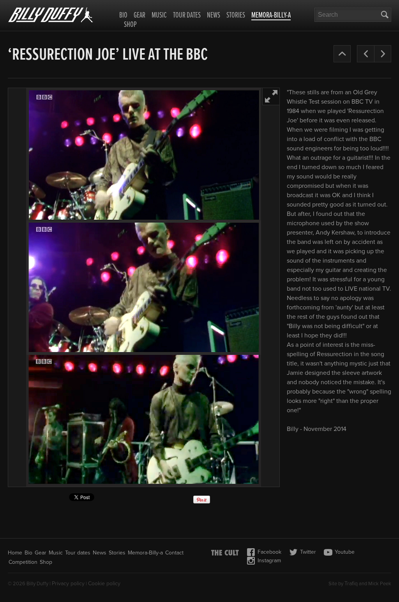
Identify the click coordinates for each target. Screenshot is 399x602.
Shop (130, 25)
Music (159, 15)
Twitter (308, 552)
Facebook (269, 552)
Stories (235, 15)
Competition (23, 562)
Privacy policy (68, 583)
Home (15, 552)
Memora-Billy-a (271, 16)
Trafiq (351, 583)
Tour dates (187, 15)
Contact (174, 552)
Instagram (269, 560)
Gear (139, 15)
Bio (123, 15)
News (213, 15)
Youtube (345, 552)
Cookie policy (104, 583)
